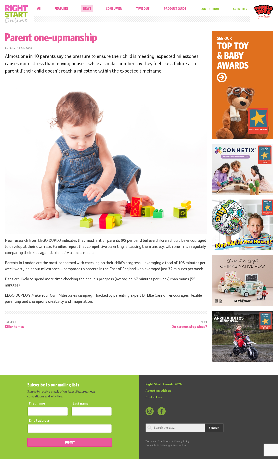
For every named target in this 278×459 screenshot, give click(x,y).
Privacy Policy (181, 441)
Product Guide (175, 8)
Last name (81, 403)
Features (62, 8)
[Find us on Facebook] (162, 411)
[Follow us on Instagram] (150, 411)
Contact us (154, 397)
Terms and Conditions (158, 441)
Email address (39, 420)
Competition (209, 9)
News (87, 8)
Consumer (114, 8)
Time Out (142, 8)
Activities (240, 9)
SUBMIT (70, 442)
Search (214, 428)
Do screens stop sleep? (189, 326)
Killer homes (14, 326)
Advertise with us (158, 391)
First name (37, 403)
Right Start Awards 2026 (164, 384)
